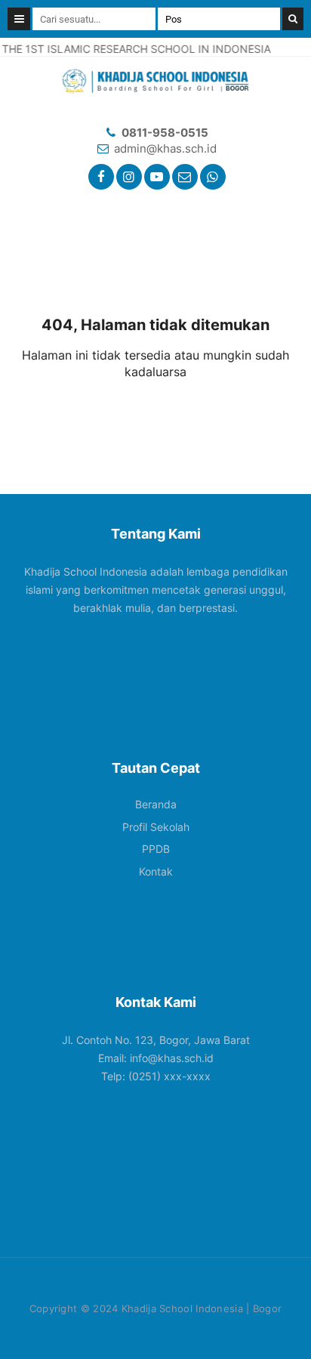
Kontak (156, 871)
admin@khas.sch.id (165, 148)
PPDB (156, 848)
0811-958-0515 (165, 132)
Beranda (156, 804)
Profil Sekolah (155, 826)
